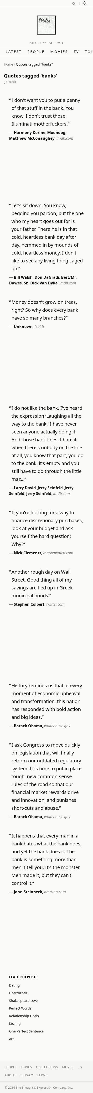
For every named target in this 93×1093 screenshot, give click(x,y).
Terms (42, 1075)
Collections (47, 1067)
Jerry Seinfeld (50, 487)
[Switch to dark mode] (74, 3)
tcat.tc (40, 326)
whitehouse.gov (57, 725)
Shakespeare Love (23, 1000)
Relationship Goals (24, 1016)
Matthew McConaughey (32, 138)
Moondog (56, 132)
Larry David (25, 487)
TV (76, 51)
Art (11, 1039)
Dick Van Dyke (43, 283)
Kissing (15, 1023)
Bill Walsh (23, 277)
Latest (14, 51)
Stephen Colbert (29, 604)
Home (8, 64)
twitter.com (55, 604)
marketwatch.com (58, 552)
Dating (14, 985)
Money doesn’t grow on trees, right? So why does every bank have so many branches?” (44, 310)
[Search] (85, 3)
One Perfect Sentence (26, 1031)
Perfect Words (20, 1008)
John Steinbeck (28, 891)
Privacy (26, 1075)
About (10, 1075)
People (36, 51)
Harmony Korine (29, 132)
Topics (26, 1067)
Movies (59, 51)
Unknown (23, 326)
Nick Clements (27, 552)
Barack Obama (28, 725)
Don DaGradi (47, 277)
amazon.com (55, 891)
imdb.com (65, 138)
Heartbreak (18, 993)
